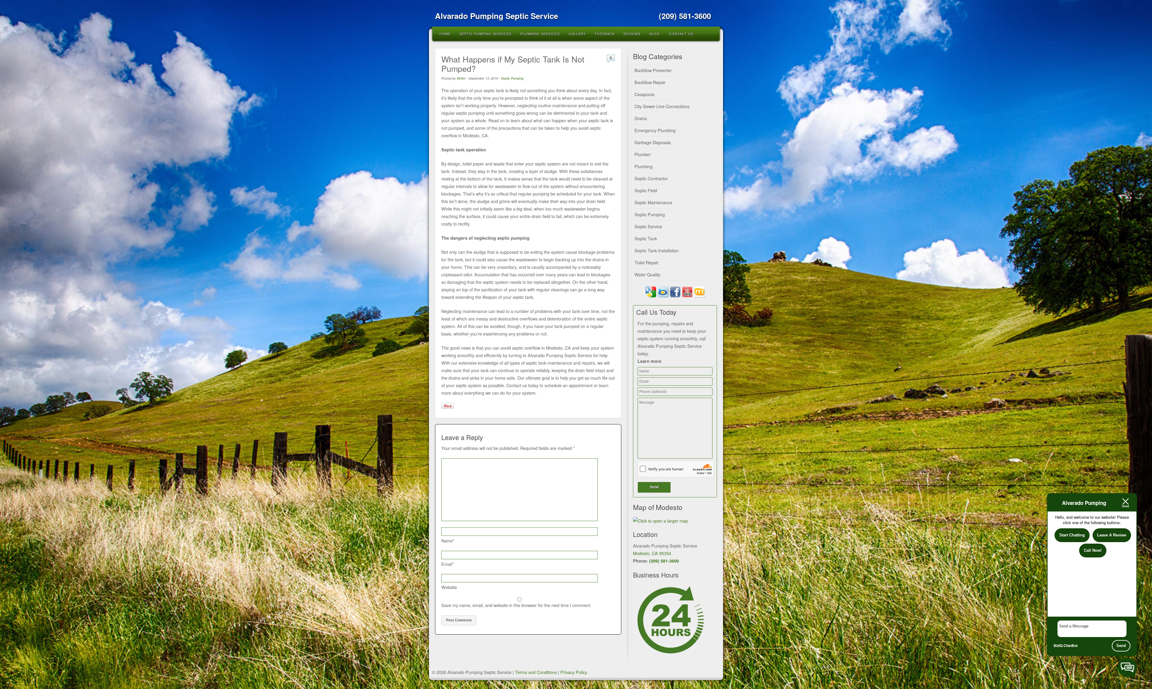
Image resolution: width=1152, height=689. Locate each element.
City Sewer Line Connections (661, 106)
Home (445, 34)
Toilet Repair (646, 262)
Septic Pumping (512, 78)
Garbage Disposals (652, 142)
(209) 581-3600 (664, 561)
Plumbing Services (540, 34)
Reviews (632, 34)
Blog (655, 34)
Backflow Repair (649, 82)
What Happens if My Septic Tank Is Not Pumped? (512, 63)
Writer (461, 78)
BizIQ (1058, 645)
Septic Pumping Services (486, 34)
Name (447, 540)
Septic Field (645, 190)
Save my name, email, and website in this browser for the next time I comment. (516, 605)
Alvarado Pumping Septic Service (496, 15)
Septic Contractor (651, 178)
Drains (640, 118)
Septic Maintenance (653, 202)
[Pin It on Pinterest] (447, 406)
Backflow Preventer (653, 70)
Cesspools (644, 94)
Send (1121, 645)
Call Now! (1093, 550)
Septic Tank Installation (656, 250)
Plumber (642, 154)
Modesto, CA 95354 (652, 553)
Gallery (577, 34)
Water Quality (647, 274)
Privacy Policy (573, 672)
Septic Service (648, 226)
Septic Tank (645, 238)
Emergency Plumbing (655, 130)
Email (447, 564)
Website (449, 587)
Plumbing (643, 166)
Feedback (605, 34)
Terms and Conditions (536, 672)
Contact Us (681, 34)
